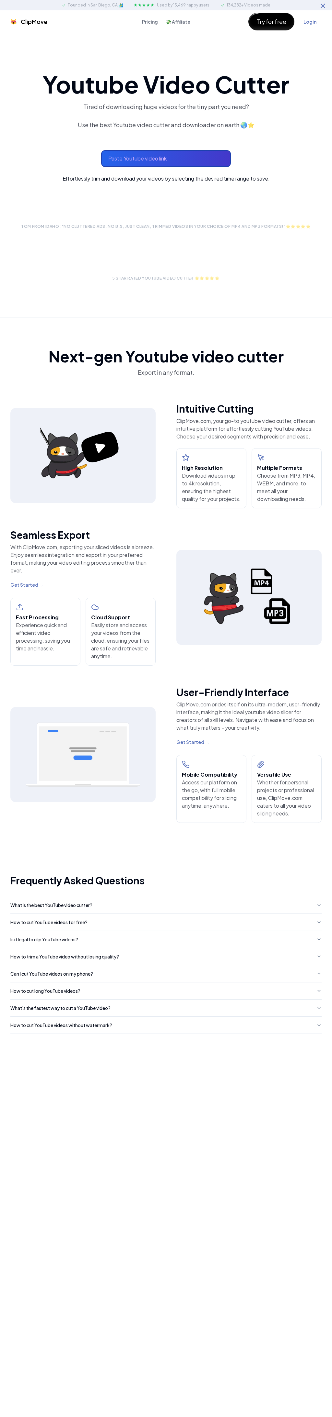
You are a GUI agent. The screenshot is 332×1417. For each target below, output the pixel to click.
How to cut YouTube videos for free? (49, 922)
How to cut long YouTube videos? (45, 991)
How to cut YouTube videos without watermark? (61, 1025)
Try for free (271, 21)
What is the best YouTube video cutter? (51, 905)
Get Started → (26, 585)
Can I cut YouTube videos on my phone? (51, 974)
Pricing (150, 22)
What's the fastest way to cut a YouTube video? (60, 1008)
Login (309, 22)
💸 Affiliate (178, 22)
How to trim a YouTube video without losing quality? (64, 956)
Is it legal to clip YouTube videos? (44, 939)
